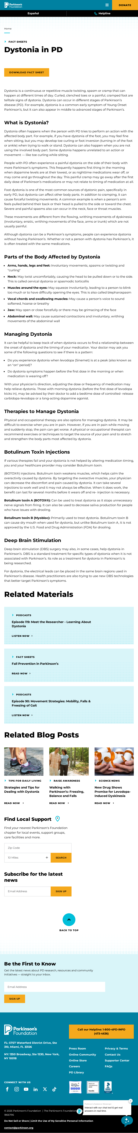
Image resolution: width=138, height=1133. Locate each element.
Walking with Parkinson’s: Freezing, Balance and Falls (66, 792)
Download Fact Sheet (26, 72)
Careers (74, 1066)
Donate (125, 5)
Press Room (77, 1048)
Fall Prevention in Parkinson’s (35, 664)
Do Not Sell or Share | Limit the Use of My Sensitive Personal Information (48, 1120)
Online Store (78, 1060)
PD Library (76, 1072)
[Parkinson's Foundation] (13, 5)
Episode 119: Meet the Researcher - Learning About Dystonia (51, 624)
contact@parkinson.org (18, 1128)
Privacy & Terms (116, 1048)
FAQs (108, 1066)
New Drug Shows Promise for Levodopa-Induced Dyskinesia (113, 792)
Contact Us (112, 1054)
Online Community (82, 1054)
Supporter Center (117, 1060)
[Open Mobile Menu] (107, 5)
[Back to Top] (69, 919)
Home (7, 28)
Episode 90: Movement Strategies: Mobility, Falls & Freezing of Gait (51, 703)
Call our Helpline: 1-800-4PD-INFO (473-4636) (101, 1031)
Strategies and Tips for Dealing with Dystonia (22, 790)
